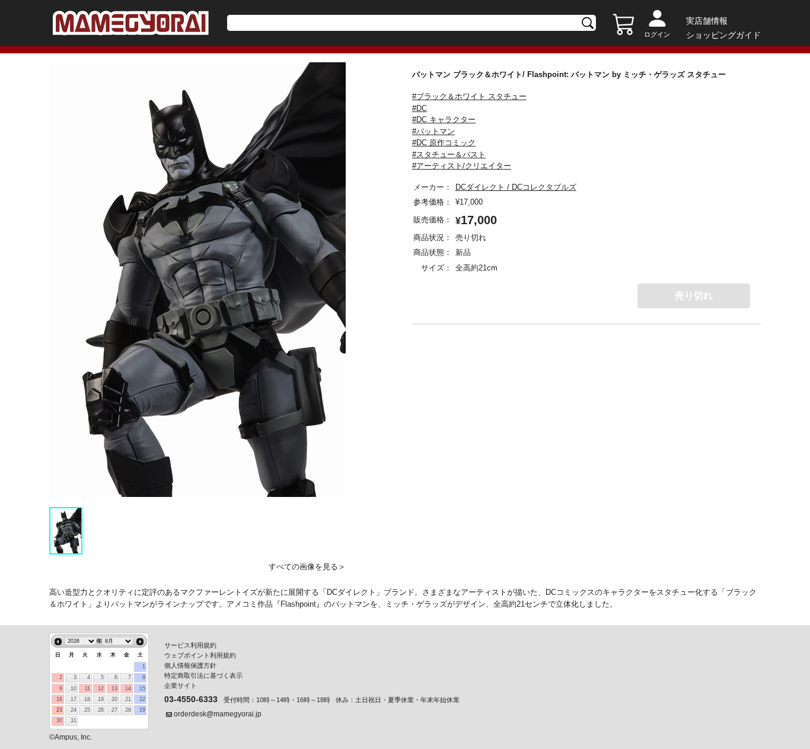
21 (128, 699)
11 (87, 688)
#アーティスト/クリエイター (461, 165)
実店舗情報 (707, 21)
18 (87, 699)
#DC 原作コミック (444, 142)
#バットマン (433, 131)
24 (73, 710)
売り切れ (694, 296)
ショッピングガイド (723, 35)
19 (101, 699)
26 (101, 710)
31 (73, 720)
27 (114, 710)
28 (128, 710)
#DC (419, 108)
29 (142, 710)
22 (142, 699)
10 (73, 688)
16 (59, 699)
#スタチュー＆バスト (449, 154)
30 (59, 720)
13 (114, 688)
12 (101, 688)
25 (87, 710)
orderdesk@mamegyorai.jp (218, 714)
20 (114, 699)
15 (142, 688)
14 (128, 688)
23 (59, 710)
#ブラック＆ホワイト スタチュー (469, 96)
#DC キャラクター (444, 119)
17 (73, 699)
